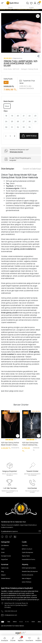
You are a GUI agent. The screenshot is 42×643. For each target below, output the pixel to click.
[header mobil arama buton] (27, 3)
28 (29, 121)
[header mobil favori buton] (31, 3)
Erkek (10, 7)
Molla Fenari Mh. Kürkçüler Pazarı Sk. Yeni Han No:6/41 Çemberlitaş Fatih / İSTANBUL (16, 605)
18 (6, 116)
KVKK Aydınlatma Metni (29, 568)
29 (35, 121)
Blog (2, 571)
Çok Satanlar (5, 545)
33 (24, 127)
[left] (3, 431)
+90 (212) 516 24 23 (10, 611)
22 (29, 116)
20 (18, 116)
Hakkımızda (4, 568)
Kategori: (29, 69)
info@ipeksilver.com (10, 615)
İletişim (3, 575)
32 (18, 127)
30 (6, 127)
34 (30, 127)
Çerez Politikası (26, 582)
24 (6, 121)
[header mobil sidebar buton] (3, 3)
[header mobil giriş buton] (35, 3)
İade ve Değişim (26, 578)
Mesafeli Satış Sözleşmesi (30, 571)
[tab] (7, 168)
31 (12, 127)
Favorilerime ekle (38, 16)
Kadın (31, 7)
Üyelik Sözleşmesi (27, 552)
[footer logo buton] (21, 509)
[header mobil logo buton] (12, 3)
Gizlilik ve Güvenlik (27, 575)
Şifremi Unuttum (27, 549)
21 (23, 116)
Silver (7, 106)
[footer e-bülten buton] (40, 531)
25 (12, 121)
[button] (4, 33)
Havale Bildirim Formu (28, 559)
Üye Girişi (25, 545)
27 (24, 121)
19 (12, 116)
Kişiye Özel (4, 559)
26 (18, 121)
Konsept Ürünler (6, 556)
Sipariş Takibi (26, 556)
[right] (39, 431)
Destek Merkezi (5, 578)
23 (35, 116)
